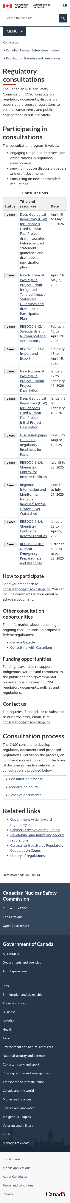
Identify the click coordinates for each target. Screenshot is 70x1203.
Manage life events (16, 1143)
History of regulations (27, 855)
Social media (12, 1159)
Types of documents (25, 795)
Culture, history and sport (21, 1064)
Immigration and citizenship (23, 995)
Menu (13, 31)
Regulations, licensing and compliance (33, 58)
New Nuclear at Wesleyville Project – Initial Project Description (32, 381)
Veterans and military (18, 1125)
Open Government (16, 926)
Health (7, 1029)
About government (16, 971)
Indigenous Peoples (17, 1117)
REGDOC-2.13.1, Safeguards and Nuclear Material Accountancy (33, 333)
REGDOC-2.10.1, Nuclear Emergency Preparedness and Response (32, 553)
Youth (7, 1134)
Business (9, 1012)
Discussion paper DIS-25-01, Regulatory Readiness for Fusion (33, 445)
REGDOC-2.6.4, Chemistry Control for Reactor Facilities (33, 469)
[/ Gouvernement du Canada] (26, 5)
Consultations (12, 917)
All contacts (11, 954)
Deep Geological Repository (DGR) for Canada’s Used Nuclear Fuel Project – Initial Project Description (33, 412)
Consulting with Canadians (31, 647)
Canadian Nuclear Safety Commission (32, 50)
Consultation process (26, 779)
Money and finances (17, 1099)
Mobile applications (16, 1168)
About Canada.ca (15, 1177)
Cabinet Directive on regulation (35, 830)
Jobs (6, 986)
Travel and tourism (16, 1003)
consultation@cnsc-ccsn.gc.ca (26, 589)
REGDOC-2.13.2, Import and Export (32, 353)
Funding (9, 666)
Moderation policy (23, 787)
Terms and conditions (18, 1185)
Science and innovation (19, 1108)
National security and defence (24, 1056)
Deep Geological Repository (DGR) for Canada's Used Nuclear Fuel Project (33, 224)
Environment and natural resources (28, 1047)
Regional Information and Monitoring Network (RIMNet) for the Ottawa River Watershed (33, 499)
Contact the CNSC (15, 908)
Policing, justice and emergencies (26, 1073)
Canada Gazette (22, 642)
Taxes (7, 1038)
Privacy (8, 1194)
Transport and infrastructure (23, 1082)
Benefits (8, 1021)
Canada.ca (10, 42)
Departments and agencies (22, 962)
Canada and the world (18, 1091)
